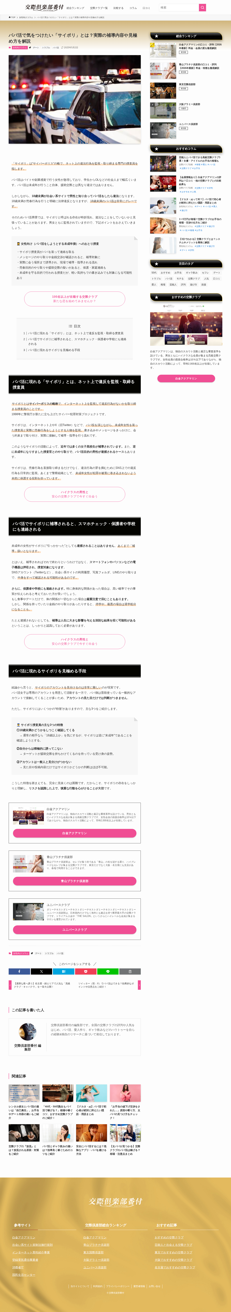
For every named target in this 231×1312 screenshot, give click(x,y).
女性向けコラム (20, 47)
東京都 (183, 52)
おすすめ (185, 192)
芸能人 (173, 284)
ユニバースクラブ (74, 929)
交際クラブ (186, 168)
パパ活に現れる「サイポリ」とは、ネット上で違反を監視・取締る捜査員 (75, 333)
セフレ (205, 272)
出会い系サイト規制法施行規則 (32, 1244)
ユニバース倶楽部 (94, 1267)
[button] (19, 971)
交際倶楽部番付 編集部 (27, 1047)
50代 (154, 272)
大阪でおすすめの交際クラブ (173, 1259)
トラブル (46, 47)
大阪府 (183, 108)
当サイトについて (80, 1286)
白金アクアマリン (74, 833)
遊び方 (185, 210)
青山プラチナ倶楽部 (75, 881)
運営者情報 (139, 1286)
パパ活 (56, 47)
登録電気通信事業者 (25, 1259)
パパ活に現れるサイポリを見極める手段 (54, 350)
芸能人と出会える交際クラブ (173, 1244)
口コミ (216, 278)
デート (36, 47)
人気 (194, 192)
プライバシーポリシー (118, 1286)
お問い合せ (154, 1286)
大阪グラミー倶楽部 (96, 1259)
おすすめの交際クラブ (169, 1237)
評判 (211, 188)
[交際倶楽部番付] (44, 8)
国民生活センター (23, 1274)
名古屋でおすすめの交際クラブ (175, 1267)
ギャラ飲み (192, 272)
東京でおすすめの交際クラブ (173, 1252)
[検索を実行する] (202, 7)
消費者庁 (18, 1267)
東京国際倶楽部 (93, 1252)
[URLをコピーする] (130, 971)
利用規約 (98, 1286)
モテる (180, 278)
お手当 (197, 168)
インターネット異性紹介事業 (31, 1252)
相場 (198, 164)
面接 (203, 284)
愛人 (205, 164)
